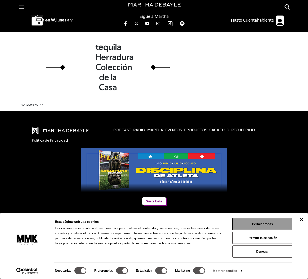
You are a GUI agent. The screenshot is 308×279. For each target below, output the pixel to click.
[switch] (122, 270)
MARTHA (155, 130)
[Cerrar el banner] (301, 219)
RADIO (139, 130)
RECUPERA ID (243, 130)
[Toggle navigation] (21, 7)
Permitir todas (262, 224)
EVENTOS (173, 130)
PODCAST (122, 130)
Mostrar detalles (225, 270)
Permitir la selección (262, 238)
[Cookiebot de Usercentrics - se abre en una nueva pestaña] (27, 271)
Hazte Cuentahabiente (253, 20)
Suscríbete (154, 201)
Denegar (262, 251)
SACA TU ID (219, 130)
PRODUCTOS (195, 130)
